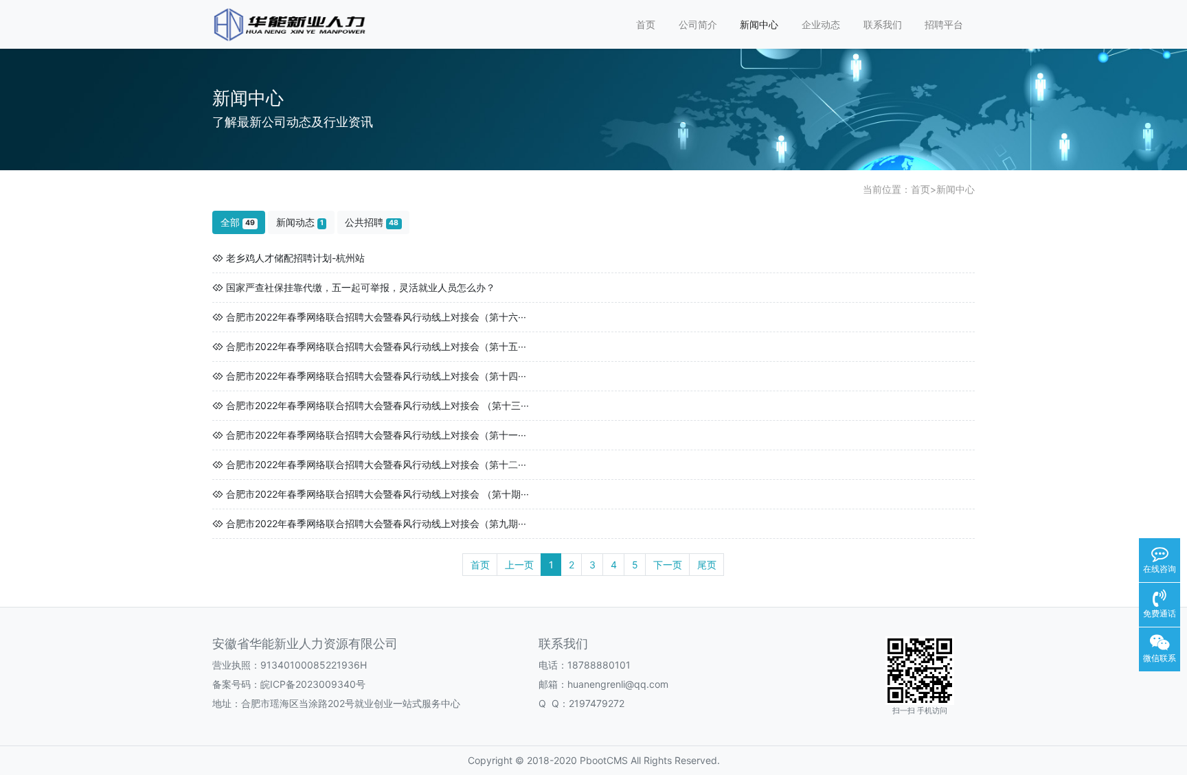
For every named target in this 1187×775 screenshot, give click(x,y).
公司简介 (698, 24)
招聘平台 (944, 24)
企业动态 (821, 24)
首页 (645, 24)
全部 (238, 222)
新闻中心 (759, 24)
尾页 (706, 564)
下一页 (667, 564)
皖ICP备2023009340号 (312, 684)
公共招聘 (371, 222)
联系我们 (882, 24)
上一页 (519, 564)
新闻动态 (300, 222)
